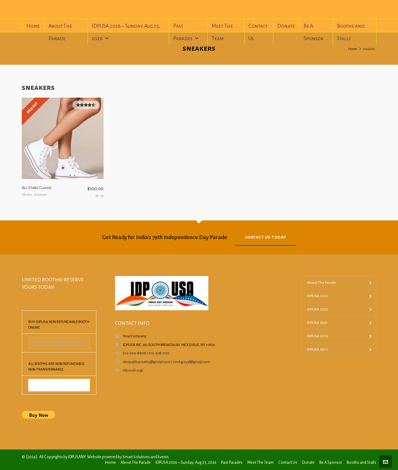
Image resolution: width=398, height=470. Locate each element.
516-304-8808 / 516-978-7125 (146, 353)
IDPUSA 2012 (317, 350)
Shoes (27, 195)
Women (40, 195)
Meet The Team (260, 462)
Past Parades (232, 462)
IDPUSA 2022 (317, 309)
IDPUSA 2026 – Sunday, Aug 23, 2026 (185, 462)
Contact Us (287, 462)
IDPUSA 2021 (317, 323)
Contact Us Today (265, 237)
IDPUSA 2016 (317, 336)
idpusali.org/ (133, 370)
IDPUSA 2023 (317, 296)
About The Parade (321, 283)
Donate (308, 462)
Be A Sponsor (330, 462)
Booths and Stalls (361, 462)
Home (352, 49)
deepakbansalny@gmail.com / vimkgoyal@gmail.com (166, 362)
